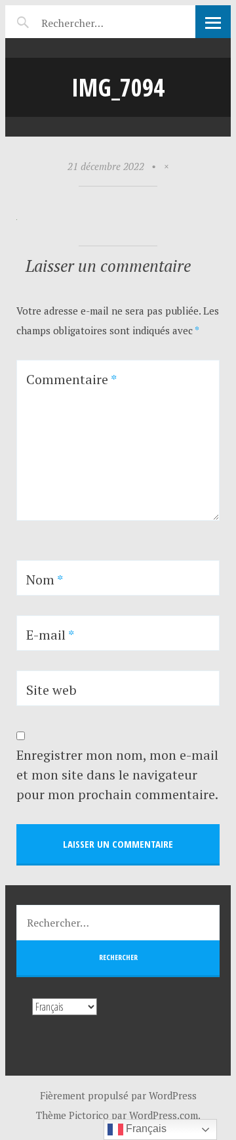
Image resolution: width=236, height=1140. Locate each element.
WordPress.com (163, 1115)
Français (145, 1128)
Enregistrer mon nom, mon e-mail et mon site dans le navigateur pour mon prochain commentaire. (117, 774)
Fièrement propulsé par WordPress (118, 1095)
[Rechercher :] (95, 21)
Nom (44, 579)
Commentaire (71, 379)
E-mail (50, 635)
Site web (51, 690)
